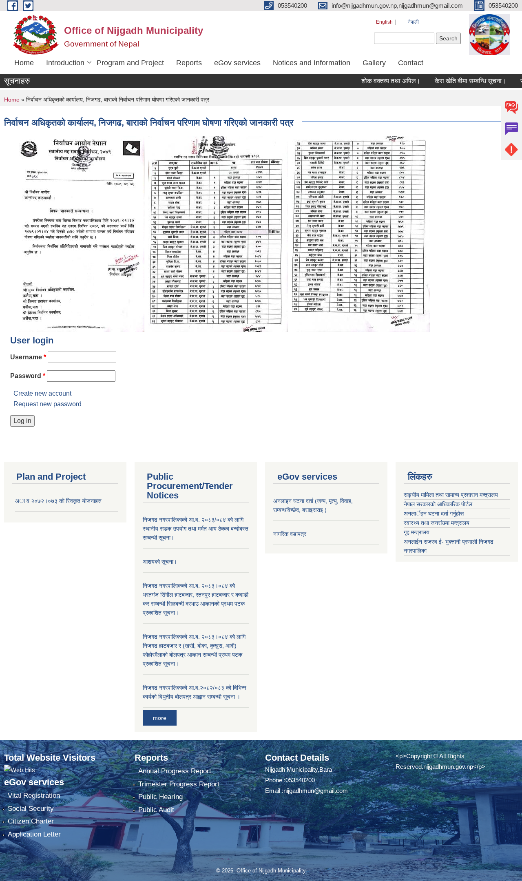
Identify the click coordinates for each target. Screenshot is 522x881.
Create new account (42, 393)
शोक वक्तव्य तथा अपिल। (376, 80)
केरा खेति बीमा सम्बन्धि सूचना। (456, 80)
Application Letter (34, 834)
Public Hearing (160, 797)
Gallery (374, 63)
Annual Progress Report (174, 771)
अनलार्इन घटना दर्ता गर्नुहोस (434, 513)
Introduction (65, 63)
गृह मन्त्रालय (416, 532)
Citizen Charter (31, 821)
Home (24, 63)
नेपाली (413, 22)
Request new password (47, 404)
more (159, 718)
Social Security (31, 808)
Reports (189, 63)
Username (28, 357)
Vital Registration (34, 795)
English (384, 22)
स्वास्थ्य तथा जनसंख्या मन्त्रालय (436, 523)
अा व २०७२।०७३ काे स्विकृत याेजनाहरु (58, 501)
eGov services (237, 63)
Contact (410, 63)
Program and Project (130, 63)
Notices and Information (311, 63)
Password (27, 375)
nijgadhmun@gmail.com (315, 790)
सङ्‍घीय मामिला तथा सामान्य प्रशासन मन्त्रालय (451, 494)
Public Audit (156, 810)
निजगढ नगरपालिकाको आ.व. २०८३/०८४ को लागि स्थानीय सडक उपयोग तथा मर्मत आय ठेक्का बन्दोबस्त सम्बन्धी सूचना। (195, 528)
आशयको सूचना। (160, 561)
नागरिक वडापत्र (289, 534)
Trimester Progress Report (178, 784)
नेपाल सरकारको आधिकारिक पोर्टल (438, 504)
